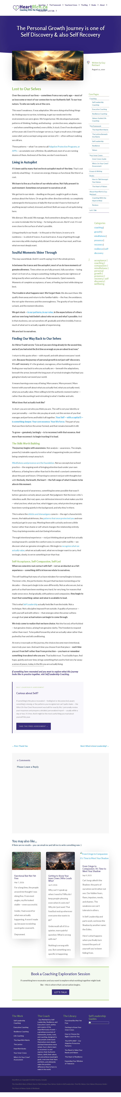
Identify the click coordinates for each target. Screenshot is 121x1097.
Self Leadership (30, 604)
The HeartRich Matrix (100, 130)
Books (93, 5)
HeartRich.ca (16, 1080)
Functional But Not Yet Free (25, 877)
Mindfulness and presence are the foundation (33, 463)
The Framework (55, 5)
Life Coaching (19, 1036)
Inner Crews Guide (99, 159)
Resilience (96, 146)
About (102, 5)
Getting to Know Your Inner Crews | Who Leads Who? (60, 878)
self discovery (101, 280)
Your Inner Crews (71, 5)
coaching (98, 227)
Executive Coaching (99, 109)
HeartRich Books (20, 1049)
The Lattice (18, 1044)
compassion (100, 265)
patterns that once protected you (58, 518)
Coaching (42, 5)
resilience (98, 248)
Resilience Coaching (99, 114)
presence (98, 240)
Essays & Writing (96, 171)
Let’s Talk (51, 11)
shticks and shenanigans (39, 514)
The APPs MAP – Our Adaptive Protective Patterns (73, 1043)
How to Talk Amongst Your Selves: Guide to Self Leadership (53, 1084)
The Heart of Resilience (73, 1057)
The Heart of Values (99, 186)
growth (97, 231)
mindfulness (100, 236)
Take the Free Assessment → (33, 726)
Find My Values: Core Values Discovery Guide (91, 1084)
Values (94, 150)
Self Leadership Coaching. (57, 674)
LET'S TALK (60, 992)
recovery (98, 244)
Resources (42, 11)
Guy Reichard (98, 63)
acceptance (100, 260)
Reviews (95, 205)
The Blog (84, 5)
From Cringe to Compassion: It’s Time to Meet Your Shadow (94, 869)
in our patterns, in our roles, (40, 312)
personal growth (99, 272)
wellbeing (99, 283)
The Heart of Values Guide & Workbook (25, 1088)
